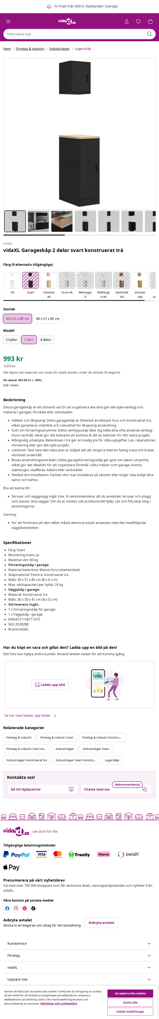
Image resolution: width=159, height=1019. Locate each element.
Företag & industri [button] (19, 737)
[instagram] (16, 908)
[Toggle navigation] (8, 21)
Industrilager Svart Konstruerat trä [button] (77, 760)
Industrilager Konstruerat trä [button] (26, 760)
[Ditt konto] (126, 21)
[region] (78, 1002)
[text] (13, 359)
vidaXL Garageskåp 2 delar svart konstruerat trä (63, 250)
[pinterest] (25, 908)
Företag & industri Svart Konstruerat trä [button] (28, 749)
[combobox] (79, 34)
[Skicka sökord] (149, 34)
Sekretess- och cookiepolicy (58, 1003)
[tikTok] (33, 908)
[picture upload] (105, 684)
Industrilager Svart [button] (96, 749)
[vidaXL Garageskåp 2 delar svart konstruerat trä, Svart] (79, 133)
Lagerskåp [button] (112, 760)
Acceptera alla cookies (130, 993)
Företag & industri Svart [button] (56, 737)
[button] (82, 6)
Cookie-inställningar (130, 1011)
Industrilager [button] (65, 749)
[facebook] (7, 908)
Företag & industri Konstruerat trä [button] (104, 737)
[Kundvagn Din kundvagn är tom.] (150, 21)
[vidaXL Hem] (67, 21)
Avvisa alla (130, 1002)
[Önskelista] (138, 21)
